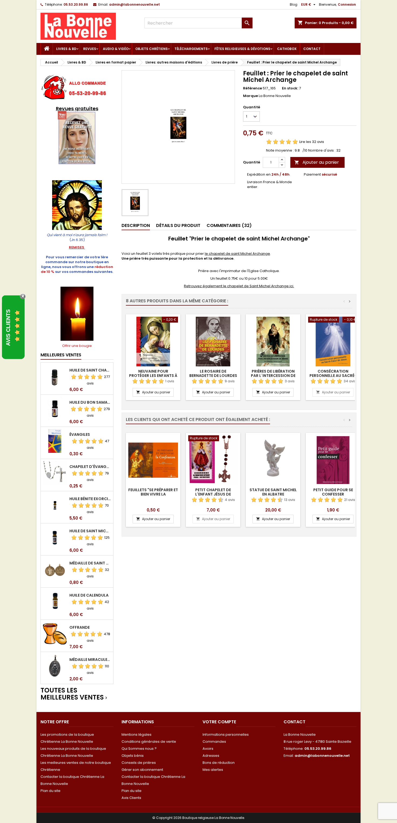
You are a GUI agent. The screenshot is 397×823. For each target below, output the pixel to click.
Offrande (79, 627)
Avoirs (208, 748)
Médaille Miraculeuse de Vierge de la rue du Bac (90, 659)
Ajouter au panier (316, 162)
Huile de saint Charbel (90, 370)
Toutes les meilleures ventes (75, 694)
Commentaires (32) (229, 225)
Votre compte (219, 722)
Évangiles (79, 434)
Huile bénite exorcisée (90, 499)
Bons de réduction (219, 762)
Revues (89, 48)
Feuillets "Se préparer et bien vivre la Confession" (153, 494)
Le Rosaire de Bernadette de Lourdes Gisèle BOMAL (213, 376)
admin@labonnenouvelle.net (134, 4)
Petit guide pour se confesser (333, 492)
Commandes (214, 741)
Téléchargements (191, 48)
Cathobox (287, 48)
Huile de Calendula (89, 595)
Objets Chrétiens (151, 48)
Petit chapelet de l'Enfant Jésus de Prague (213, 494)
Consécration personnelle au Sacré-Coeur (332, 376)
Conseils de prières (139, 762)
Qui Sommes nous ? (139, 748)
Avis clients (8, 327)
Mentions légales (137, 734)
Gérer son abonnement (142, 769)
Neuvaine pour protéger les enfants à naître (153, 376)
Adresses (211, 755)
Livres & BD (66, 48)
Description (136, 225)
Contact (312, 48)
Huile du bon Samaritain (90, 402)
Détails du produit (178, 225)
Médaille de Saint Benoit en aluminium (90, 563)
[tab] (136, 226)
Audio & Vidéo (116, 48)
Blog (293, 4)
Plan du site (50, 790)
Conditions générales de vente (149, 741)
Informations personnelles (226, 734)
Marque (250, 95)
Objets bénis (133, 755)
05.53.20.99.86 (75, 4)
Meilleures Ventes (61, 355)
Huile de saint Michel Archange (90, 531)
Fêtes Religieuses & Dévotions (242, 48)
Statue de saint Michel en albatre (273, 492)
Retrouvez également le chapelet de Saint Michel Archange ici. (239, 286)
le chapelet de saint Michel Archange (237, 253)
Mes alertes (213, 769)
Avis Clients (131, 797)
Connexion (347, 4)
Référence (252, 88)
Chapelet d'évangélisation (90, 466)
